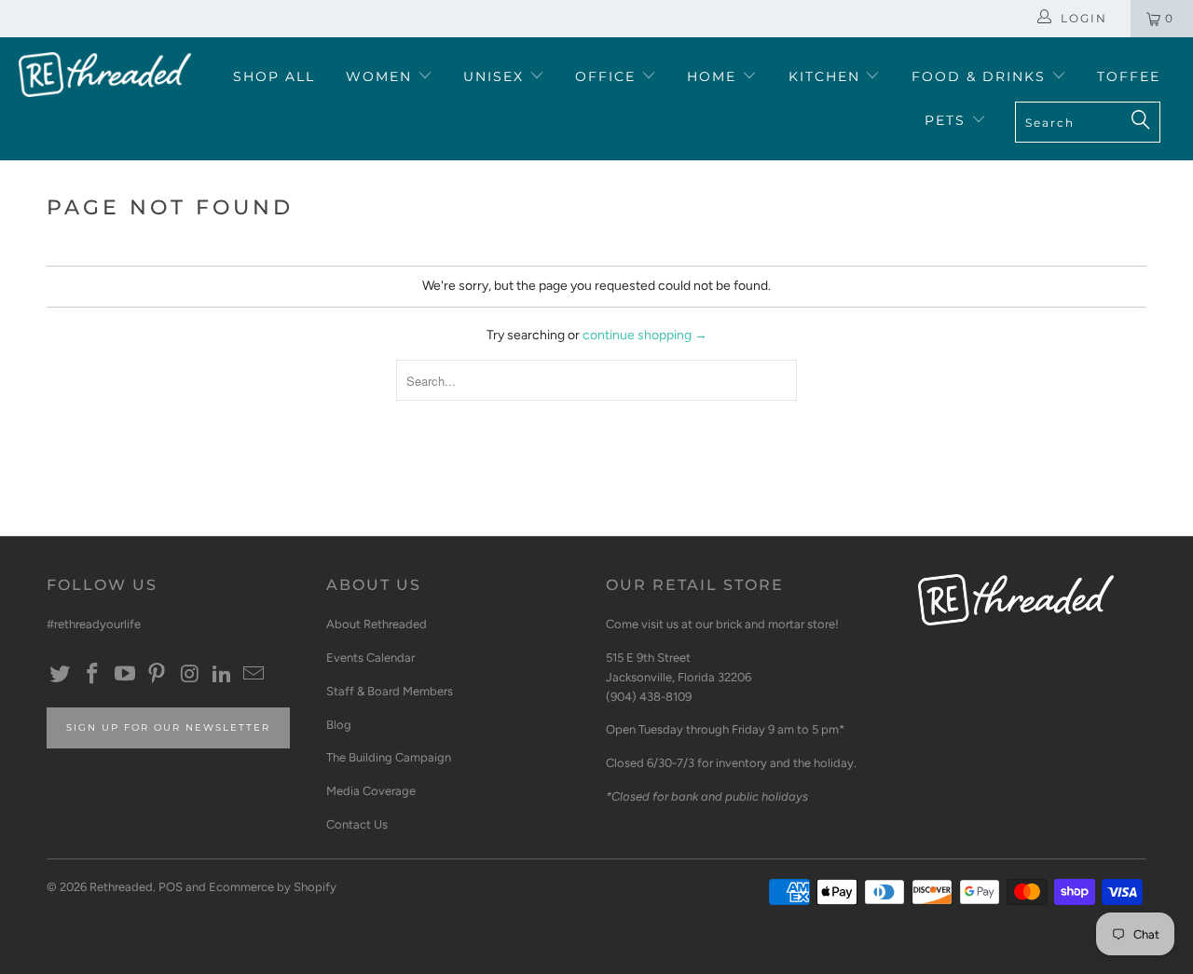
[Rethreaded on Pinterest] (157, 675)
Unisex (496, 76)
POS (170, 887)
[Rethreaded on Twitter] (61, 675)
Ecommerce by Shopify (272, 887)
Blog (338, 725)
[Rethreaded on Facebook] (93, 675)
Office (608, 76)
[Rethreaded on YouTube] (125, 675)
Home (714, 76)
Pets (948, 120)
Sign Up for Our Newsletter (168, 727)
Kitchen (827, 76)
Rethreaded (121, 887)
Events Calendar (370, 658)
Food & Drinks (981, 76)
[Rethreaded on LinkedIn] (222, 675)
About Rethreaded (376, 624)
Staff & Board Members (389, 691)
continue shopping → (645, 335)
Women (382, 76)
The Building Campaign (388, 757)
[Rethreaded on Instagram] (190, 675)
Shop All (274, 76)
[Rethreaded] (105, 74)
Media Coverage (371, 791)
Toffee (1128, 76)
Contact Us (357, 824)
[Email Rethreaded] (254, 675)
